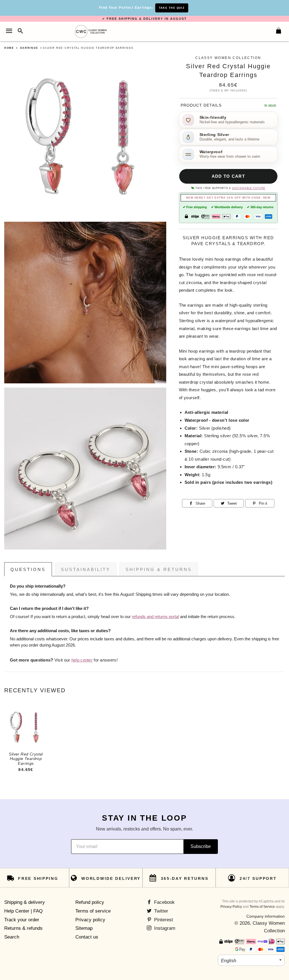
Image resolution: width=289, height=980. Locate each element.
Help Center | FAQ (23, 911)
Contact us (86, 937)
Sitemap (84, 928)
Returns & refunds (23, 928)
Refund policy (89, 902)
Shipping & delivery (24, 902)
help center (82, 660)
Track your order (21, 919)
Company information (265, 916)
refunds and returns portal (155, 616)
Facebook (164, 902)
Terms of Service (262, 907)
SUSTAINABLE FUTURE (248, 188)
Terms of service (93, 911)
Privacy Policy (231, 907)
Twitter (160, 911)
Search (11, 937)
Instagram (164, 928)
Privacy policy (90, 919)
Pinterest (163, 919)
